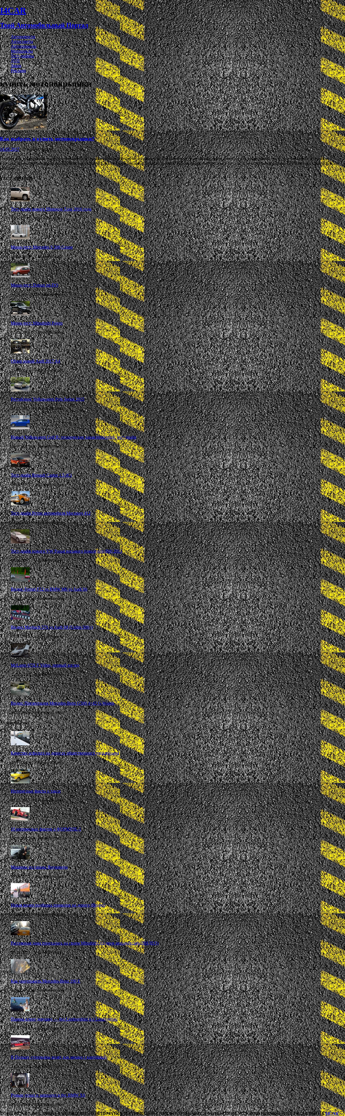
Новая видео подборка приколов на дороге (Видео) (58, 905)
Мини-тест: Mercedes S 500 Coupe (42, 247)
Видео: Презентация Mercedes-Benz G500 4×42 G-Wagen (62, 703)
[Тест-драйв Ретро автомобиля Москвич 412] (20, 504)
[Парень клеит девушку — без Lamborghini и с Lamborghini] (20, 1010)
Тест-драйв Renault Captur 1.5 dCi (41, 475)
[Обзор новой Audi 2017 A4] (20, 352)
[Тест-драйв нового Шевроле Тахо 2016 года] (20, 200)
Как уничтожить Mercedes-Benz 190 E (45, 981)
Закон (16, 65)
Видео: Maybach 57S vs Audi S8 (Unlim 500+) (52, 627)
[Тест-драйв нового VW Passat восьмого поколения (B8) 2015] (20, 542)
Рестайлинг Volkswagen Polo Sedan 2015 (47, 399)
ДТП (15, 60)
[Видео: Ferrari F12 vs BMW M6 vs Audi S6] (20, 580)
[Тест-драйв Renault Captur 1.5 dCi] (20, 466)
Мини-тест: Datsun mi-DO (34, 285)
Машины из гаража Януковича (39, 867)
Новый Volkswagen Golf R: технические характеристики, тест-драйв (73, 437)
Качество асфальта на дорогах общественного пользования (65, 753)
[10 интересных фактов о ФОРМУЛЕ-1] (20, 820)
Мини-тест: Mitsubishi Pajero (37, 323)
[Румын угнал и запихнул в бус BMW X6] (20, 1086)
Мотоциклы (22, 51)
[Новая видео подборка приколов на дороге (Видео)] (20, 896)
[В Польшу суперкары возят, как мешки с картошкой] (20, 1048)
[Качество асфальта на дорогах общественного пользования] (20, 744)
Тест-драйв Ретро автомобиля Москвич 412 (51, 513)
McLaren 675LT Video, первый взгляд (45, 665)
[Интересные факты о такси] (20, 782)
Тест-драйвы (22, 56)
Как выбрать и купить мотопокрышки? (47, 139)
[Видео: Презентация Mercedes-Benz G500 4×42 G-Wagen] (20, 694)
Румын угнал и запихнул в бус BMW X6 (48, 1095)
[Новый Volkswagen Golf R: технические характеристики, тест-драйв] (20, 428)
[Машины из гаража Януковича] (20, 858)
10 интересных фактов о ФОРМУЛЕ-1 (46, 829)
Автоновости (23, 36)
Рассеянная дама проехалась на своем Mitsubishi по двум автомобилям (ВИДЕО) (84, 943)
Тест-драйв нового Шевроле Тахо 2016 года (51, 209)
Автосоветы (22, 41)
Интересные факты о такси (36, 791)
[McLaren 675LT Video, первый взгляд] (20, 656)
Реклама (18, 70)
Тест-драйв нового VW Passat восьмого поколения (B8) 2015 (66, 551)
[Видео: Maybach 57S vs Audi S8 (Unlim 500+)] (20, 618)
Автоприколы (23, 46)
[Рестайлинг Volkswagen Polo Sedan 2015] (20, 390)
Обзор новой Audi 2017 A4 (35, 361)
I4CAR (332, 1113)
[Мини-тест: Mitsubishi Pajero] (20, 314)
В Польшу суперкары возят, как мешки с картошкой (59, 1057)
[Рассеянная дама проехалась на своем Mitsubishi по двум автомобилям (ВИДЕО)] (20, 934)
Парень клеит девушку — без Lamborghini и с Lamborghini (64, 1019)
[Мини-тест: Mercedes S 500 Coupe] (20, 238)
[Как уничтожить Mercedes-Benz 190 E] (20, 972)
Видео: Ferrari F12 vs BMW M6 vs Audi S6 (49, 589)
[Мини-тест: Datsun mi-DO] (20, 276)
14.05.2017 (9, 149)
